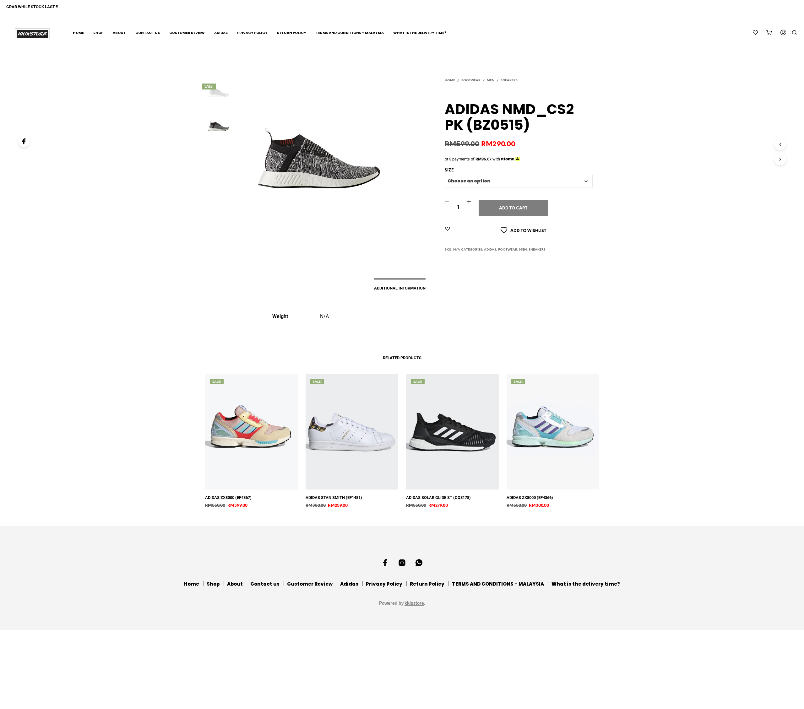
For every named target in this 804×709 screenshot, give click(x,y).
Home (78, 32)
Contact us (147, 32)
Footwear (471, 80)
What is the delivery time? (419, 32)
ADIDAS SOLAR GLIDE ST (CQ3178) (438, 497)
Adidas (221, 32)
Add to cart (513, 208)
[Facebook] (24, 141)
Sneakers (509, 80)
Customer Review (187, 32)
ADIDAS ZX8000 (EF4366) (530, 497)
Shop (98, 32)
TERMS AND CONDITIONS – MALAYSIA (350, 32)
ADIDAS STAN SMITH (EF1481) (334, 497)
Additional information (400, 288)
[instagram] (402, 562)
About (119, 32)
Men (490, 80)
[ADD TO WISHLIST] (256, 485)
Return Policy (291, 32)
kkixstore (414, 603)
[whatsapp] (419, 562)
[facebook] (385, 562)
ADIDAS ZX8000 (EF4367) (228, 497)
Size (449, 170)
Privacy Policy (252, 32)
